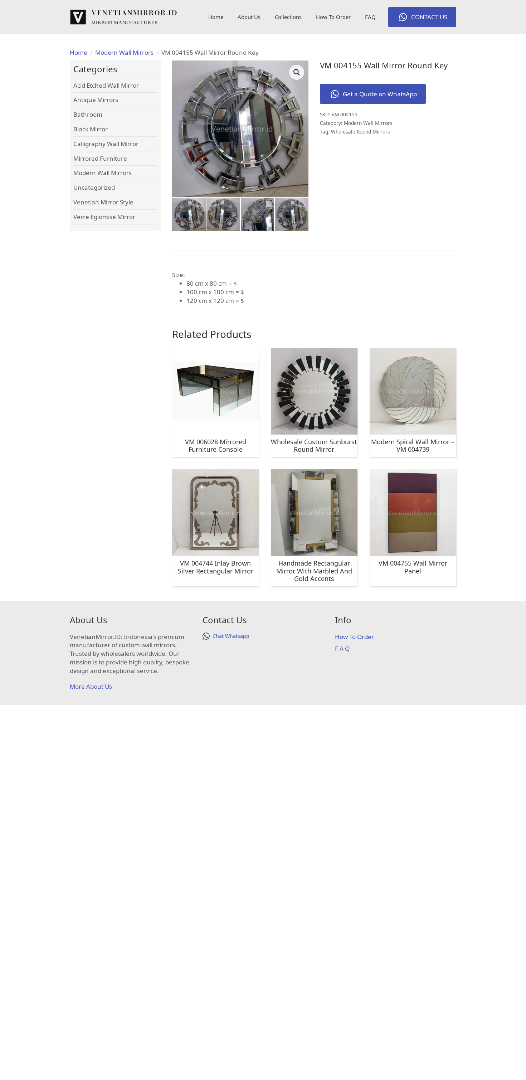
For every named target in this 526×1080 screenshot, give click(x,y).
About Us (249, 16)
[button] (296, 72)
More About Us (91, 686)
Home (215, 16)
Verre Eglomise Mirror (104, 217)
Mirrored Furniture (100, 158)
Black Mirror (90, 129)
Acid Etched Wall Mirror (106, 85)
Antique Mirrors (95, 100)
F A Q (342, 648)
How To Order (333, 16)
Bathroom (87, 114)
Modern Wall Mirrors (124, 52)
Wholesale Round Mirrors (360, 131)
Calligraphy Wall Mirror (105, 144)
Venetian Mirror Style (103, 202)
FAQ (370, 16)
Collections (288, 16)
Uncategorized (94, 187)
